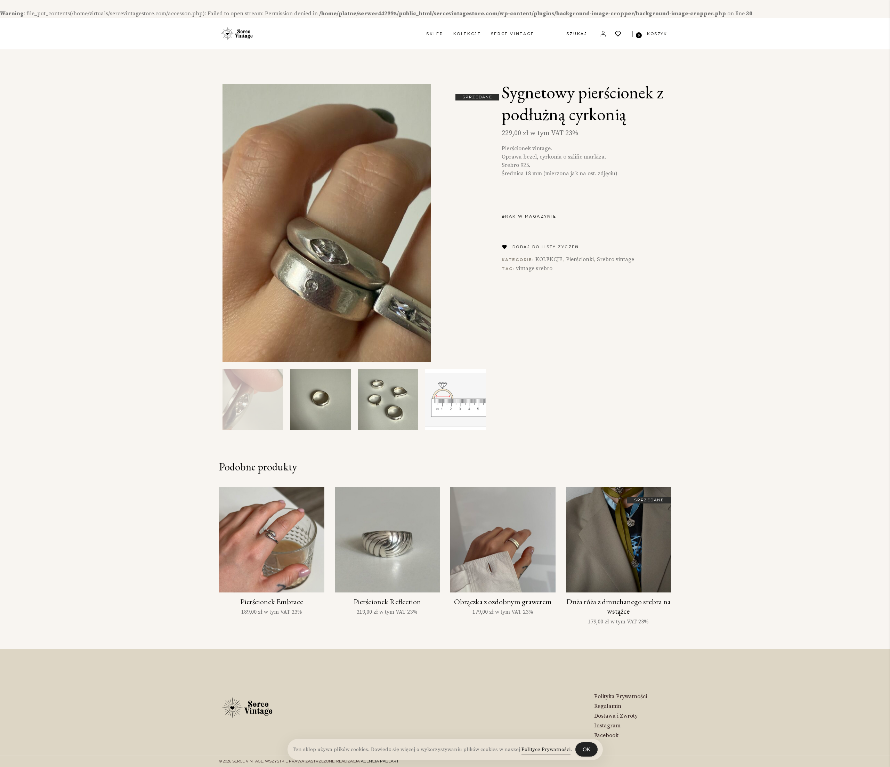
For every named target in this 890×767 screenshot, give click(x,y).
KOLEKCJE (549, 259)
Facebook (606, 735)
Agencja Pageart (380, 761)
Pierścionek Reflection (387, 602)
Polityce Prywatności (546, 749)
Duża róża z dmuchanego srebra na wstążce (618, 606)
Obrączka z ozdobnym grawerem (503, 602)
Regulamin (607, 706)
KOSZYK (657, 33)
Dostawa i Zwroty (616, 715)
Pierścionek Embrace (271, 602)
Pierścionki (580, 259)
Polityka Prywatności (620, 696)
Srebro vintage (615, 259)
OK (586, 749)
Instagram (607, 725)
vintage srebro (534, 268)
